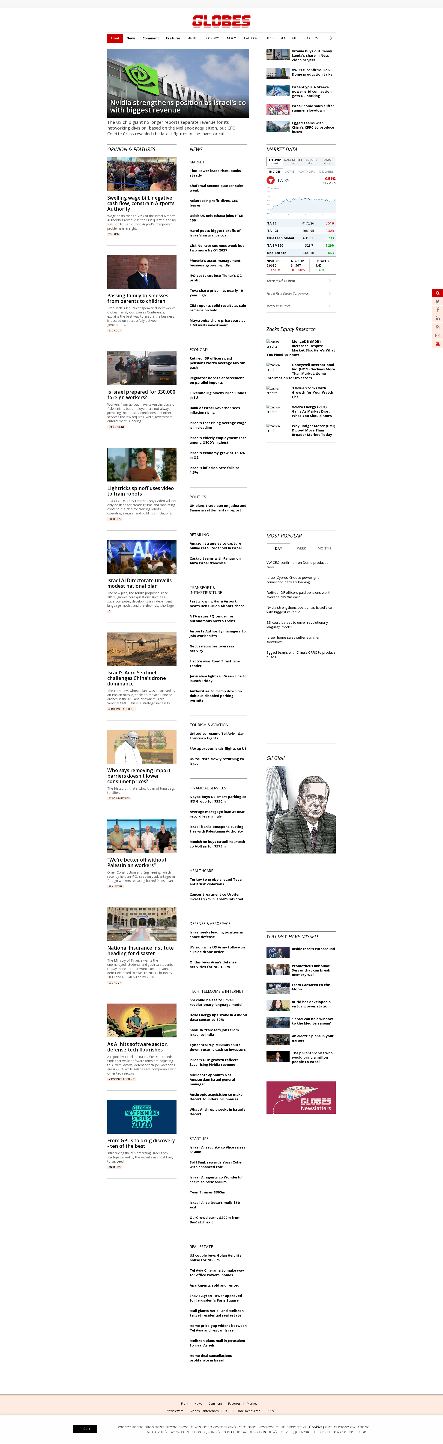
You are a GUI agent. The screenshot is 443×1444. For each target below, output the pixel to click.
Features (173, 38)
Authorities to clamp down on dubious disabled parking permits (216, 696)
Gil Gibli (275, 757)
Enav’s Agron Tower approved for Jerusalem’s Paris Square (216, 1297)
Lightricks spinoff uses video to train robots (140, 491)
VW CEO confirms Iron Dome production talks (312, 72)
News (131, 38)
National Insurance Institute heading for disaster (140, 951)
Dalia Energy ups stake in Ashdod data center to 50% (218, 1017)
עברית (270, 1411)
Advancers (307, 172)
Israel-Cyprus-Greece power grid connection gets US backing (312, 91)
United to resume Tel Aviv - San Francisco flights (217, 735)
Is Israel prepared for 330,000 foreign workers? (141, 395)
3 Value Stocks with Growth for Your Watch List (312, 392)
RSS (227, 1411)
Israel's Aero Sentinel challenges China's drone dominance (136, 678)
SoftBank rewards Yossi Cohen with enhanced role (216, 1164)
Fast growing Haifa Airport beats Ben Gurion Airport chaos (217, 603)
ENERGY (231, 38)
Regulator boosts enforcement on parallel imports (217, 380)
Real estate (115, 886)
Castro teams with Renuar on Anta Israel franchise (215, 560)
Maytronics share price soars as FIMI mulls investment (217, 322)
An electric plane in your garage (313, 1038)
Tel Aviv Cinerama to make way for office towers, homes (217, 1272)
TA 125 (272, 230)
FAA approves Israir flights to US (218, 748)
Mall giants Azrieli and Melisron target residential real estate (217, 1312)
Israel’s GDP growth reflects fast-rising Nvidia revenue (214, 1062)
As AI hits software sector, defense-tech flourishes (137, 1047)
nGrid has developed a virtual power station (311, 1003)
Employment (116, 426)
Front (115, 38)
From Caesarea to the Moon (311, 986)
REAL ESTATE (289, 38)
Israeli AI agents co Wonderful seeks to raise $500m (216, 1179)
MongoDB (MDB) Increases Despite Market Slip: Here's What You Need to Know (300, 348)
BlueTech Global (280, 238)
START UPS (310, 38)
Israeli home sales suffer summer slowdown (313, 107)
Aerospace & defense (121, 709)
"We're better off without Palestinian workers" (137, 862)
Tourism (113, 234)
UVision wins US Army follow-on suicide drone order (217, 949)
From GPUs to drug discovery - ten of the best (141, 1143)
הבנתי (85, 1428)
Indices (275, 172)
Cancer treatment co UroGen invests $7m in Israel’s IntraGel (216, 896)
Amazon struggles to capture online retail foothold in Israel (216, 545)
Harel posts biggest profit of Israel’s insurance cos (215, 232)
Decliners (326, 172)
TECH (270, 38)
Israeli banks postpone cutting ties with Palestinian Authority (216, 828)
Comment (151, 38)
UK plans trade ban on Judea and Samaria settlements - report (218, 507)
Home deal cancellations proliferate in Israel (211, 1357)
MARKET (193, 38)
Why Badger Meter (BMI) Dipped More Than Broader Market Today (313, 430)
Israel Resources (279, 306)
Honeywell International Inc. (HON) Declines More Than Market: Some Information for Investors (300, 371)
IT (109, 611)
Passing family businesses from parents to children (137, 298)
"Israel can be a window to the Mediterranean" (312, 1020)
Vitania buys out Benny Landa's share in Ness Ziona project (312, 55)
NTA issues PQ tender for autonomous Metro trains (212, 618)
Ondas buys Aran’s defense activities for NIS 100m (213, 964)
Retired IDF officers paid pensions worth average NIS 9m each (298, 594)
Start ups (114, 519)
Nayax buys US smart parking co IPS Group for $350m (218, 798)
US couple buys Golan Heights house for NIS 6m (215, 1257)
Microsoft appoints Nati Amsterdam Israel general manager (212, 1079)
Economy (114, 330)
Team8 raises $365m (207, 1192)
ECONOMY (212, 38)
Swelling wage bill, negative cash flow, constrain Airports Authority (140, 203)
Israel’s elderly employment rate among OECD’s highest (218, 440)
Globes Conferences (204, 1411)
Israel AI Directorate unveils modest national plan (139, 583)
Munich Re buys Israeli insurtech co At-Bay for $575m (217, 843)
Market (252, 1403)
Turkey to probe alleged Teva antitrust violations (216, 881)
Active (289, 172)
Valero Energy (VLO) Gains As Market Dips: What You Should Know (312, 411)
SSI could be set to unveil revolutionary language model (216, 1002)
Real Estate (276, 253)
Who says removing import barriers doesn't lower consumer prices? (139, 776)
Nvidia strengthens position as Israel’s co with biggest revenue (178, 106)
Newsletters (175, 1411)
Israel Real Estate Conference (288, 293)
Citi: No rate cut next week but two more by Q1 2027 (217, 247)
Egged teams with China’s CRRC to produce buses (313, 127)
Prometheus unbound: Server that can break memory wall (311, 970)
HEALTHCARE (251, 38)
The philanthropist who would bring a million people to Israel (312, 1057)
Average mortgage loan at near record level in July (217, 813)
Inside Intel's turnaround (313, 948)
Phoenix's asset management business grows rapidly (215, 262)
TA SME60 (275, 245)
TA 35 (271, 223)
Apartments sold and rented (214, 1285)
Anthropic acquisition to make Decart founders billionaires (216, 1096)
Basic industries (118, 798)
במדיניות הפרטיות (328, 1431)
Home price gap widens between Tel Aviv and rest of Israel (218, 1327)
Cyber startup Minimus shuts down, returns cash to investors (218, 1047)
